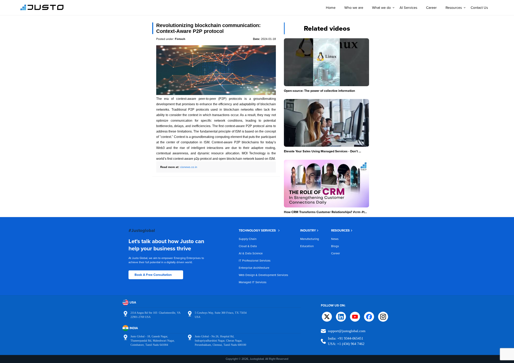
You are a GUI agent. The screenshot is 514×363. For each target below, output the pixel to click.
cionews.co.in (188, 167)
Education (307, 246)
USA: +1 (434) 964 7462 (346, 344)
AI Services (408, 7)
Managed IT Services (252, 282)
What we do (381, 7)
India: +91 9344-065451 (345, 338)
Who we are (353, 7)
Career (431, 7)
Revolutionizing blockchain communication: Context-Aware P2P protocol (208, 28)
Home (331, 7)
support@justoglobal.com (346, 331)
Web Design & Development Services (263, 275)
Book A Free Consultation (153, 274)
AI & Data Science (251, 253)
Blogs (335, 246)
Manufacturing (309, 239)
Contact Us (479, 7)
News (335, 239)
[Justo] (42, 9)
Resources (454, 7)
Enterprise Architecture (254, 268)
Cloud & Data (248, 246)
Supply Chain (247, 239)
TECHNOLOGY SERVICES (257, 230)
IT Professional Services (254, 260)
